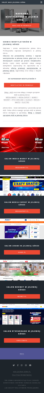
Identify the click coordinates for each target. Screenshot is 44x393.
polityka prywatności (22, 375)
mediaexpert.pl (22, 211)
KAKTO (17, 102)
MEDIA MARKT (11, 97)
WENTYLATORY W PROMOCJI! (22, 85)
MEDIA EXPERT (24, 97)
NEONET (7, 100)
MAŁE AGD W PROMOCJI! (22, 25)
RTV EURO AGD (18, 100)
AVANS (34, 97)
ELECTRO (25, 102)
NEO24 (36, 100)
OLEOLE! (28, 100)
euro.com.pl (22, 340)
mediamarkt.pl (22, 167)
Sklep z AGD (8, 92)
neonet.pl (22, 296)
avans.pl (22, 252)
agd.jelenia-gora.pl (22, 372)
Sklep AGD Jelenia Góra (13, 2)
